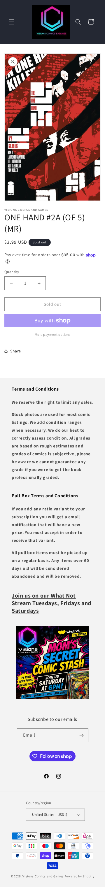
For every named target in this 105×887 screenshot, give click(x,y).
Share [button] (15, 351)
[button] (11, 21)
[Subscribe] (81, 735)
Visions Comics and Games (43, 876)
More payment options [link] (53, 334)
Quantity (11, 271)
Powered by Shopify (79, 876)
